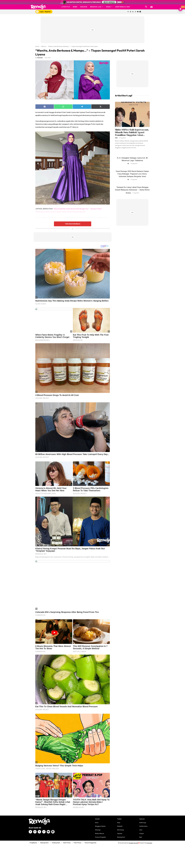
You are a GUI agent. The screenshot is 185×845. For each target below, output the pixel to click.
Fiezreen (40, 57)
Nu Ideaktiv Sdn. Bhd (133, 843)
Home (37, 46)
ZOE (116, 138)
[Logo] (38, 6)
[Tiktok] (135, 12)
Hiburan (43, 46)
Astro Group (149, 843)
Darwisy (128, 193)
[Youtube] (138, 12)
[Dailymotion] (140, 12)
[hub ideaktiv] (151, 6)
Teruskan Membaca (72, 224)
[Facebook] (128, 12)
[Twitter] (133, 12)
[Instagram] (130, 12)
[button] (146, 6)
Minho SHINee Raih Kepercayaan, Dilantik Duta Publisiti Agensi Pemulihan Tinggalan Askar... (132, 132)
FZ (128, 163)
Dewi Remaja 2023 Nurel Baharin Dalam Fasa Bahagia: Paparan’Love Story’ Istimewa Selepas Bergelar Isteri (132, 173)
